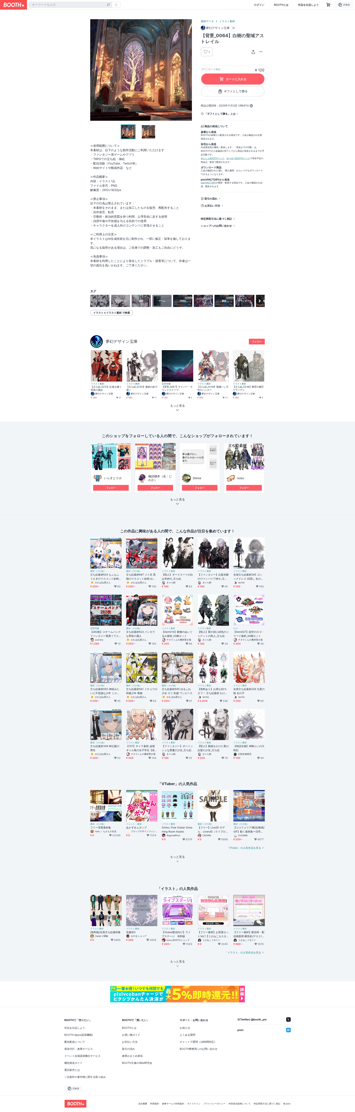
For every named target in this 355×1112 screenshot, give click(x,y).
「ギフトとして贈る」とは (220, 113)
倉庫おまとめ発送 (132, 1055)
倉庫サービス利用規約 (173, 1104)
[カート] (233, 28)
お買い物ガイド (131, 1034)
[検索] (108, 5)
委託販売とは (72, 1069)
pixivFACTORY (208, 182)
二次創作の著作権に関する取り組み (85, 1076)
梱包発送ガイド (73, 1062)
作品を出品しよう (308, 5)
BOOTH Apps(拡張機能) (78, 1034)
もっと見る (177, 499)
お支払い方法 (212, 205)
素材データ (207, 21)
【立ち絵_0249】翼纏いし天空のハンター (212, 388)
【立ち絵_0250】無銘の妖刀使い (141, 388)
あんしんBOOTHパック (212, 158)
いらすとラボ (113, 478)
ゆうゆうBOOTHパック (238, 158)
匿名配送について (74, 1041)
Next (189, 70)
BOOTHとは (281, 5)
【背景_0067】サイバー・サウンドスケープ (177, 388)
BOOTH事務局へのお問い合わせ (198, 1048)
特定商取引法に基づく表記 (216, 218)
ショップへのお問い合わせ (216, 225)
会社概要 (142, 1104)
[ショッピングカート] (328, 5)
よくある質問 (187, 1034)
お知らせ (185, 1027)
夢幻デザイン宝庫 (122, 341)
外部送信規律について (240, 1104)
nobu (240, 478)
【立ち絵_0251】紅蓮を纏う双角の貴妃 (106, 388)
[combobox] (70, 5)
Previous (93, 70)
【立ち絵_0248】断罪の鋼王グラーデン (248, 388)
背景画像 (166, 384)
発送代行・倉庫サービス (78, 1048)
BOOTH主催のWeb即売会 (137, 1062)
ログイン (259, 5)
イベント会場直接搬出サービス (82, 1055)
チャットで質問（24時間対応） (198, 1041)
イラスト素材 (227, 21)
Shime (197, 478)
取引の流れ (210, 198)
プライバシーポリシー (214, 1104)
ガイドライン (193, 1104)
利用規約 (154, 1104)
